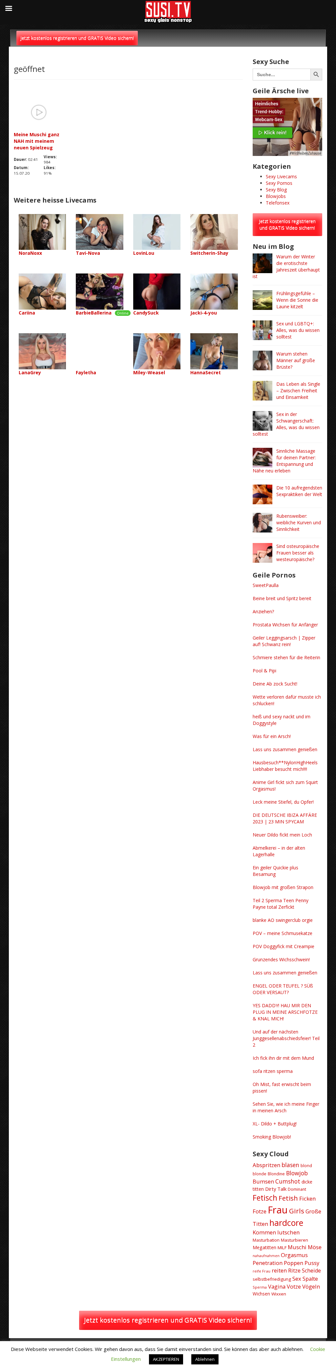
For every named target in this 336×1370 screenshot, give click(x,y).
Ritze (294, 1270)
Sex (296, 1278)
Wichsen (261, 1294)
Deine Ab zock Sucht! (275, 684)
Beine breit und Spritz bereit (282, 598)
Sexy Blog (276, 189)
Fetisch (265, 1197)
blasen (290, 1165)
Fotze (259, 1211)
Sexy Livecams (281, 176)
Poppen (293, 1263)
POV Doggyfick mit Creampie (283, 946)
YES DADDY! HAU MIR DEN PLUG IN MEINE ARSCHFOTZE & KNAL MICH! (285, 1012)
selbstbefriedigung (272, 1279)
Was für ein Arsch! (272, 736)
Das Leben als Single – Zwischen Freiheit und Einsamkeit (298, 390)
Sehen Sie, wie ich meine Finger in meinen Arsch (286, 1107)
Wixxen (278, 1294)
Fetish (288, 1198)
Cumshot (287, 1181)
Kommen (264, 1232)
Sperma (260, 1287)
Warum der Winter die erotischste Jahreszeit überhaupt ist (286, 266)
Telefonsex (277, 203)
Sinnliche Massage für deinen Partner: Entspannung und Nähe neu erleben (284, 461)
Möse (315, 1247)
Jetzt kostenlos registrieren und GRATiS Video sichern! (77, 38)
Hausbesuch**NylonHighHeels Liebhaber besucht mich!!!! (285, 765)
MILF (282, 1247)
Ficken (307, 1198)
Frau (278, 1209)
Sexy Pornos (279, 183)
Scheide (311, 1270)
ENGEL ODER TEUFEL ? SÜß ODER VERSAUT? (283, 989)
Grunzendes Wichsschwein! (281, 959)
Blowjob (297, 1173)
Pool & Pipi (264, 670)
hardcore (286, 1222)
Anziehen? (263, 611)
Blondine (276, 1174)
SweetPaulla (266, 585)
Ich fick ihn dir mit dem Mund (283, 1058)
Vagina (276, 1286)
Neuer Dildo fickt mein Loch (282, 835)
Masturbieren (294, 1240)
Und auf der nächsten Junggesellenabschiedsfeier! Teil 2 (286, 1038)
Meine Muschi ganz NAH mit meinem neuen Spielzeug (36, 141)
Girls (296, 1210)
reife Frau (261, 1271)
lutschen (288, 1232)
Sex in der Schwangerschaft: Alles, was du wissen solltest (286, 424)
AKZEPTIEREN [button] (166, 1359)
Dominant (297, 1189)
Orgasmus (294, 1255)
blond (306, 1165)
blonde (259, 1174)
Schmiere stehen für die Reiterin (286, 657)
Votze (294, 1286)
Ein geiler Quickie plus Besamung (275, 870)
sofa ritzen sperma (273, 1071)
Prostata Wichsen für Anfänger (285, 624)
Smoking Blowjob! (272, 1137)
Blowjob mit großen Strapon (283, 887)
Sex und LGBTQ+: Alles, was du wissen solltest (298, 330)
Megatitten (264, 1247)
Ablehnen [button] (205, 1359)
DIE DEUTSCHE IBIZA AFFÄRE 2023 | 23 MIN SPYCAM (285, 818)
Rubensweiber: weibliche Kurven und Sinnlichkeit (298, 522)
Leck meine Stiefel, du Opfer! (283, 802)
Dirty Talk (275, 1188)
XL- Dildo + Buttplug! (275, 1123)
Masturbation (266, 1240)
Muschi (297, 1247)
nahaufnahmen (266, 1255)
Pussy (311, 1263)
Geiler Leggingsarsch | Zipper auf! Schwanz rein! (284, 641)
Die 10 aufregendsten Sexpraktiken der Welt (299, 491)
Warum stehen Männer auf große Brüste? (295, 360)
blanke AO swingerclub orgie (283, 920)
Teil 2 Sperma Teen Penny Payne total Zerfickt (280, 903)
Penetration (268, 1263)
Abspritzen (266, 1165)
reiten (279, 1270)
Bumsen (263, 1181)
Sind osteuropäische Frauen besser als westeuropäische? (297, 552)
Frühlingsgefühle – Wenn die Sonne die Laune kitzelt (297, 300)
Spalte (310, 1278)
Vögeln (311, 1286)
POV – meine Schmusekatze (282, 933)
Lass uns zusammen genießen (285, 749)
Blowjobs (276, 196)
